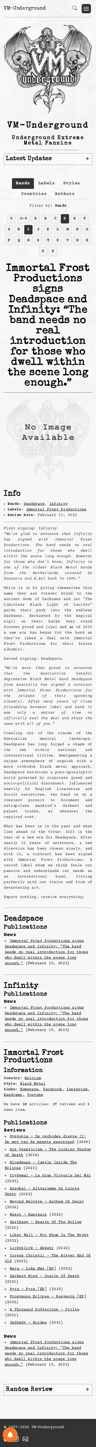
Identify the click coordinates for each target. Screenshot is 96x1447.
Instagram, (78, 1089)
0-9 (23, 219)
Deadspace (34, 504)
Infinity (58, 504)
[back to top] (85, 1408)
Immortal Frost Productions (56, 510)
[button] (86, 8)
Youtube (35, 1095)
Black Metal (33, 1084)
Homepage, (30, 1089)
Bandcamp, (14, 1095)
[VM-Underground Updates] (10, 1434)
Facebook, (53, 1089)
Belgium (33, 1078)
